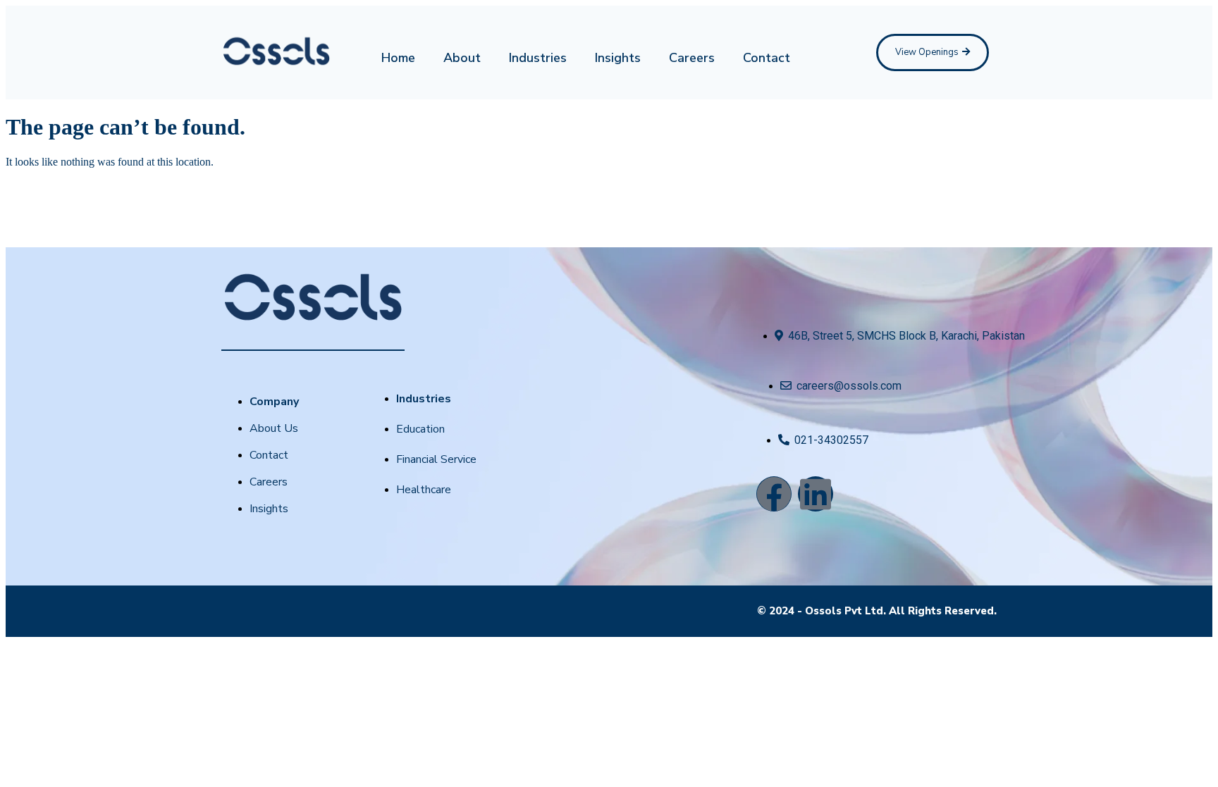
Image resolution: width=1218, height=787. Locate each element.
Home (398, 57)
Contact (766, 57)
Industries (538, 57)
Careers (692, 57)
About (462, 57)
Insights (618, 57)
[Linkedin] (815, 494)
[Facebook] (774, 494)
